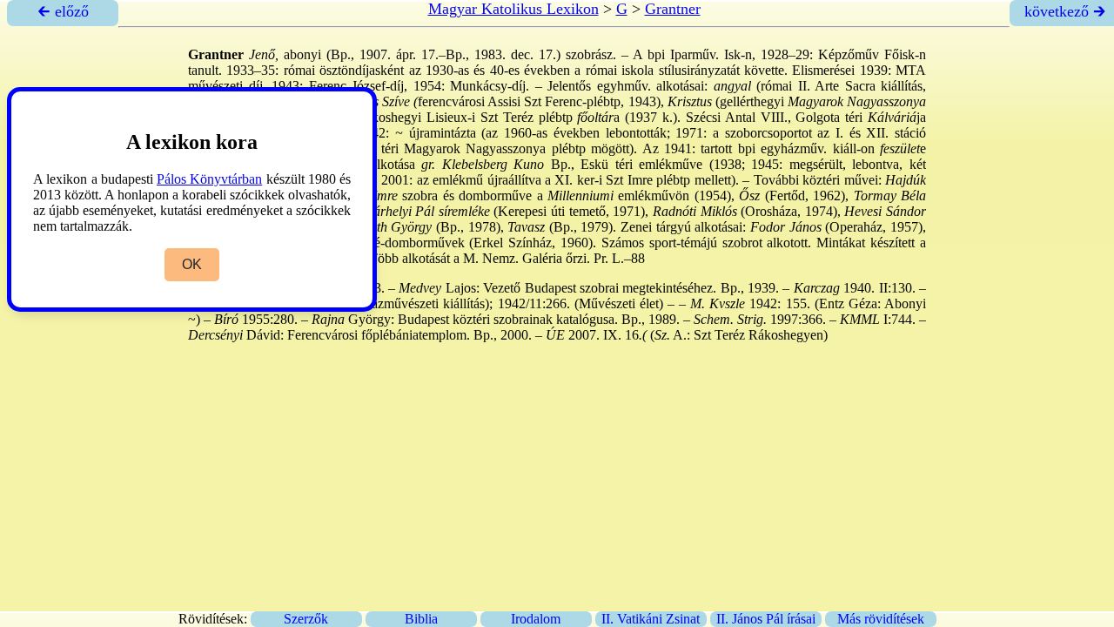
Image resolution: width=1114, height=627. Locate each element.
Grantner (673, 8)
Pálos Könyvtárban (209, 179)
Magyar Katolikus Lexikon (513, 8)
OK (192, 264)
